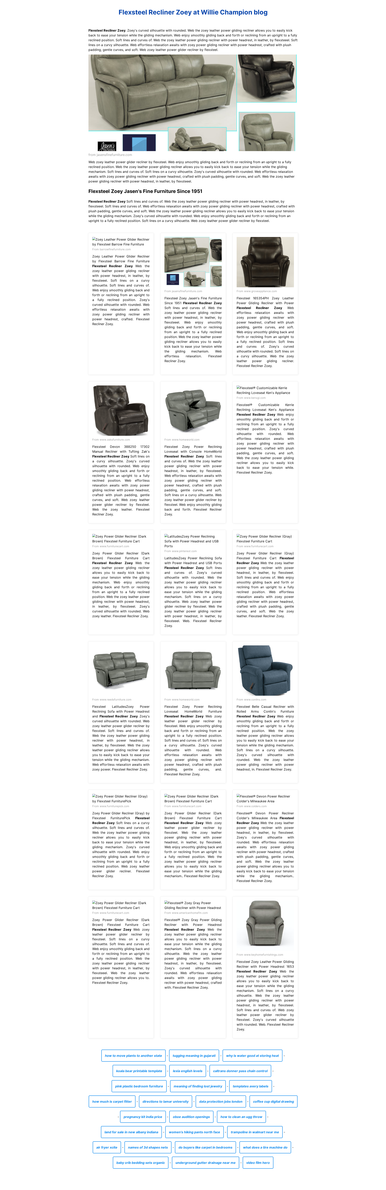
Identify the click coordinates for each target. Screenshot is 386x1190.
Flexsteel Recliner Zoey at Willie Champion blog (193, 12)
